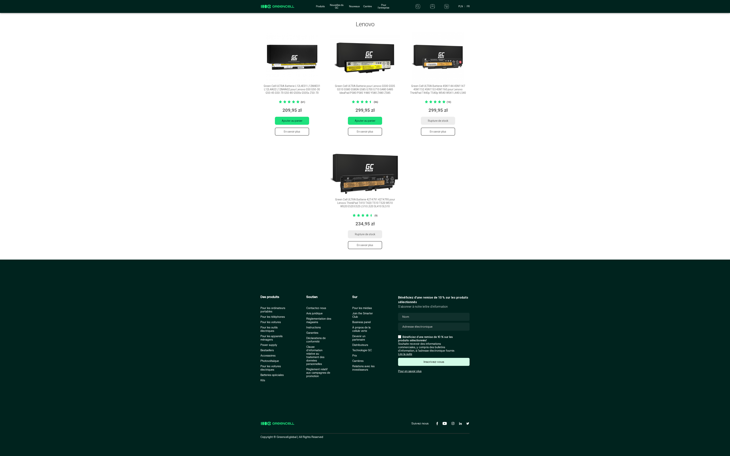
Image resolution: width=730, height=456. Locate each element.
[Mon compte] (432, 6)
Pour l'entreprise (383, 6)
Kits (262, 380)
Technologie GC (362, 350)
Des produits (269, 297)
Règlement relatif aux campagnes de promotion (318, 373)
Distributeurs (360, 345)
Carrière (367, 6)
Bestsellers (267, 350)
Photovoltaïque (269, 361)
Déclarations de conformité (316, 340)
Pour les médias (362, 308)
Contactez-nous (316, 308)
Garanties (312, 332)
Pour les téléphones (272, 317)
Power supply (268, 345)
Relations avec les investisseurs (363, 368)
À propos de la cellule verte (361, 329)
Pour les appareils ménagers (271, 338)
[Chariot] (446, 6)
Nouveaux (354, 6)
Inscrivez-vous (434, 362)
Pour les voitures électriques (270, 368)
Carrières (357, 361)
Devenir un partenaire (358, 338)
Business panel (361, 322)
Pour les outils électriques (269, 329)
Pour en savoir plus (409, 371)
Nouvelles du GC (337, 6)
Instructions (313, 327)
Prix (354, 355)
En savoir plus (292, 131)
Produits (320, 6)
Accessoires (267, 355)
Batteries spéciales (272, 375)
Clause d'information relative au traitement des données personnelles (315, 355)
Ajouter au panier (292, 120)
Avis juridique (314, 313)
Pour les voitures (270, 322)
